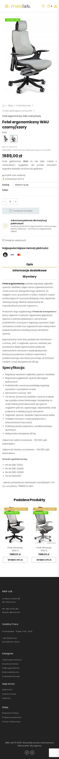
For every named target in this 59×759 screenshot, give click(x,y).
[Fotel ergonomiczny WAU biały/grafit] (6, 139)
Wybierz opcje (15, 560)
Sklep (10, 105)
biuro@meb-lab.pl (10, 641)
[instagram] (32, 752)
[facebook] (27, 752)
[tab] (29, 264)
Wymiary (30, 276)
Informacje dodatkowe (30, 270)
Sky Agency (36, 745)
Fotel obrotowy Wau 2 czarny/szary (15, 549)
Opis (29, 264)
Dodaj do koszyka (22, 210)
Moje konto (7, 689)
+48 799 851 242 (9, 638)
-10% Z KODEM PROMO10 (16, 509)
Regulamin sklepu (10, 713)
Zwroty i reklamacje (11, 721)
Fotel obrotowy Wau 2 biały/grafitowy (43, 549)
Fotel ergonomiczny (13, 283)
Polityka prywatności (11, 717)
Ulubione (6, 698)
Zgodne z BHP (13, 20)
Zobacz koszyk (9, 694)
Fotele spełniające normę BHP (17, 110)
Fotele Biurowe (23, 105)
